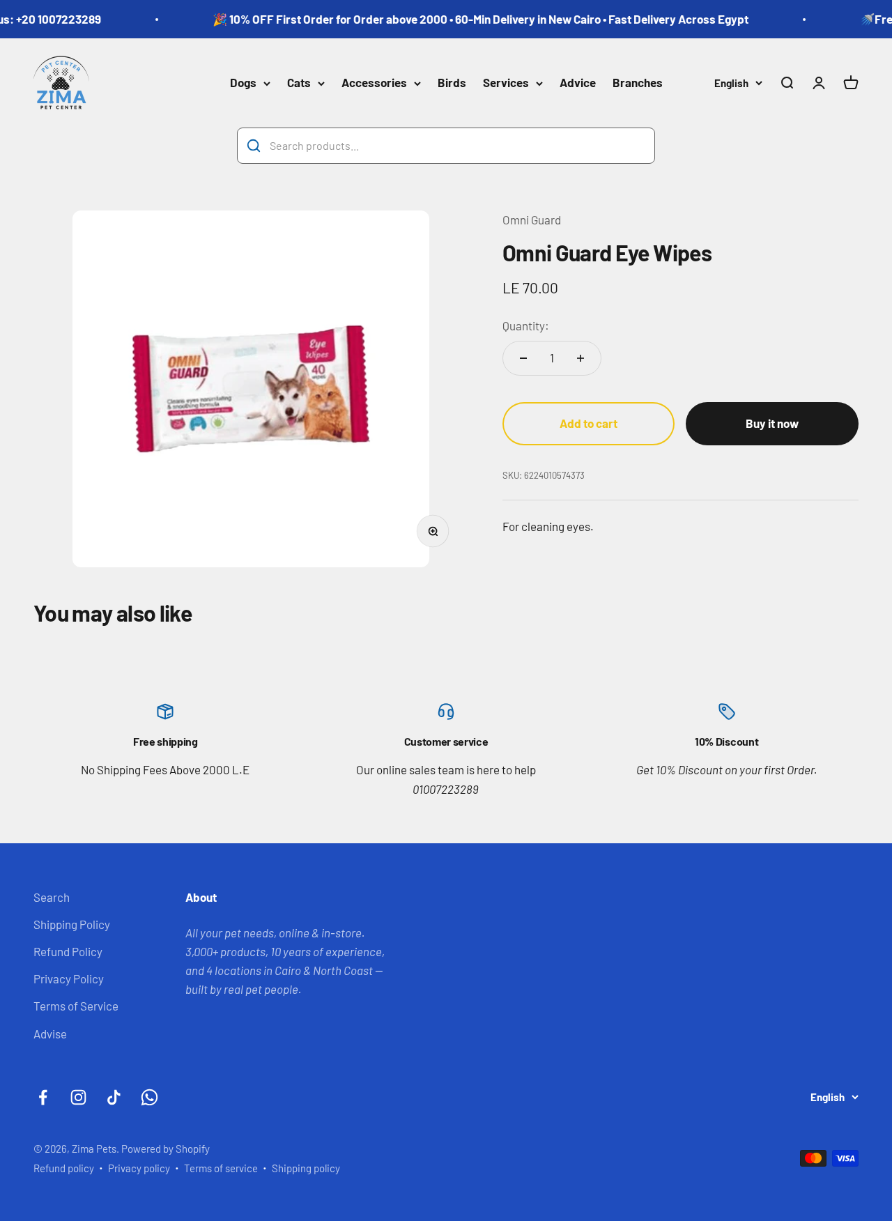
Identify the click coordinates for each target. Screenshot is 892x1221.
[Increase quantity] (580, 358)
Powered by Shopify (165, 1148)
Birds (452, 83)
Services (506, 83)
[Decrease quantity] (523, 358)
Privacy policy (139, 1168)
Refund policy (63, 1168)
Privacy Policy (68, 978)
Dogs (243, 83)
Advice (578, 83)
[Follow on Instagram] (78, 1097)
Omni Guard (531, 219)
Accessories (374, 83)
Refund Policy (67, 951)
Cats (299, 83)
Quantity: (525, 325)
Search (51, 897)
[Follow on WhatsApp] (149, 1097)
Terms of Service (75, 1006)
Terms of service (221, 1168)
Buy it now (772, 423)
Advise (50, 1033)
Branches (638, 83)
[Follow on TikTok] (114, 1097)
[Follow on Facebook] (42, 1097)
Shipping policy (306, 1168)
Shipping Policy (71, 924)
